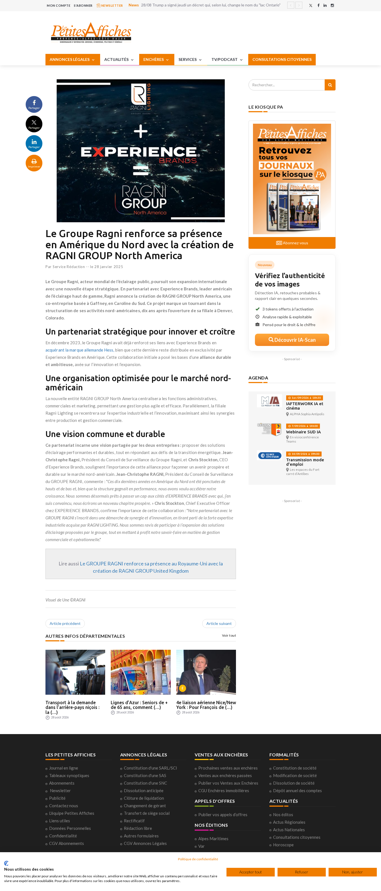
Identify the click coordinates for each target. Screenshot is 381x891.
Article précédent (65, 623)
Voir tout (229, 635)
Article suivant (219, 623)
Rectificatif (134, 820)
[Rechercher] (330, 84)
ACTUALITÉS (116, 59)
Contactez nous (63, 805)
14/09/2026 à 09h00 (305, 453)
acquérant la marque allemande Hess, (79, 349)
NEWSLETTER (111, 5)
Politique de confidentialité (198, 859)
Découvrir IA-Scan (295, 340)
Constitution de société (295, 767)
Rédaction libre (138, 828)
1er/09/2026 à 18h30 (306, 397)
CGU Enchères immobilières (223, 790)
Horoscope (283, 844)
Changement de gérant (145, 805)
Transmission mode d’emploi (305, 462)
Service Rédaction (69, 266)
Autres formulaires (141, 835)
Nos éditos (283, 814)
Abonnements (61, 782)
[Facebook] (318, 5)
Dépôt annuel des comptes (297, 790)
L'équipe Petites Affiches (71, 813)
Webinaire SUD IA (303, 431)
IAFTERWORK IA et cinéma (304, 405)
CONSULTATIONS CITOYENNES (282, 59)
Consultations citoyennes (296, 837)
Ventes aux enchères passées (225, 775)
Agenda (258, 377)
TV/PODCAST (224, 59)
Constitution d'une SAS (145, 775)
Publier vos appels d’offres (222, 814)
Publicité (57, 798)
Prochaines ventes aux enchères (228, 767)
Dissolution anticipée (143, 790)
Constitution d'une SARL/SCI (150, 767)
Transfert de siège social (147, 813)
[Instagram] (332, 5)
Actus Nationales (289, 829)
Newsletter (60, 790)
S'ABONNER (83, 5)
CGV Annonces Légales (145, 843)
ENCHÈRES (154, 59)
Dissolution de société (294, 782)
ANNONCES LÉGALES (70, 59)
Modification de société (295, 775)
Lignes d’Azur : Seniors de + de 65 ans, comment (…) (139, 705)
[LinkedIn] (325, 5)
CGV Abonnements (66, 843)
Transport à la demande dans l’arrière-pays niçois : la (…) (72, 707)
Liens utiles (59, 820)
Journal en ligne (63, 767)
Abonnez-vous (295, 242)
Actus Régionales (289, 822)
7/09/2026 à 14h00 (304, 425)
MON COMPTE (58, 5)
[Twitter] (311, 5)
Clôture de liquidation (144, 798)
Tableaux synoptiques (69, 775)
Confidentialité (63, 835)
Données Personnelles (70, 828)
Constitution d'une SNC (145, 782)
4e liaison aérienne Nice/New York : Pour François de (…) (206, 705)
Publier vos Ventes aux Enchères (228, 782)
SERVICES (188, 59)
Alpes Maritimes (213, 838)
